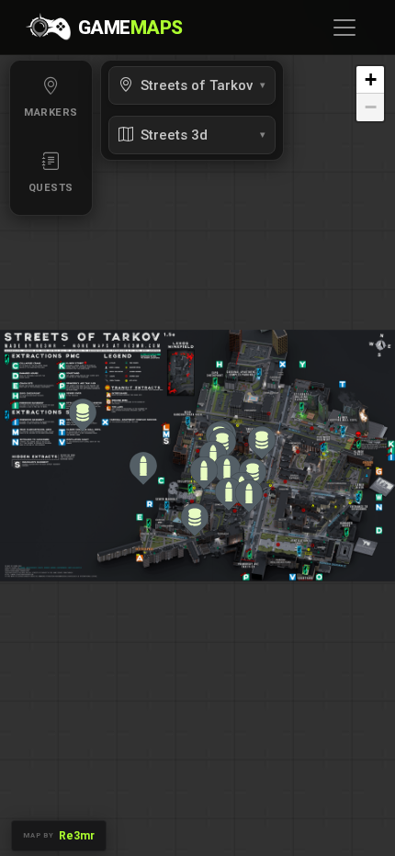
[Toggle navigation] (344, 27)
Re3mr (77, 835)
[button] (82, 415)
